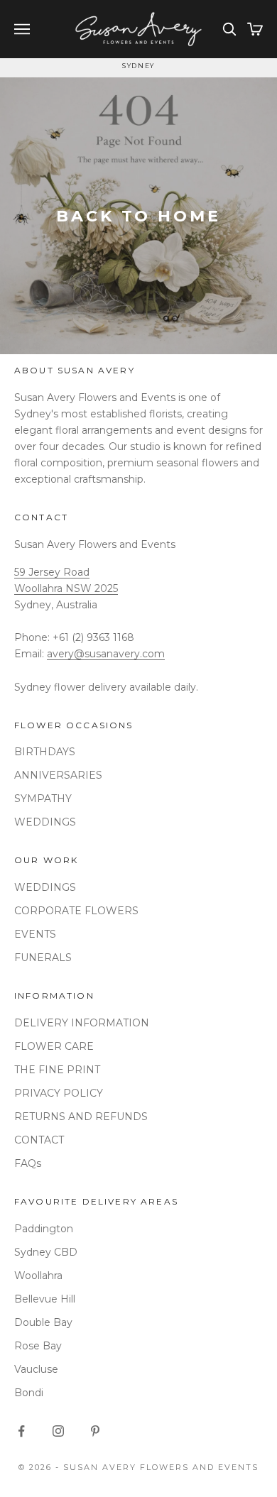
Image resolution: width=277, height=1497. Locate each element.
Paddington (43, 1228)
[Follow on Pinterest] (95, 1431)
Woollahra (38, 1275)
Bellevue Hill (44, 1299)
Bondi (28, 1392)
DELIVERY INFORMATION (81, 1022)
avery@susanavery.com (106, 653)
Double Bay (43, 1322)
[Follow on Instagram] (58, 1431)
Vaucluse (36, 1369)
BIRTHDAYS (44, 751)
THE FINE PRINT (57, 1069)
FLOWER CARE (54, 1046)
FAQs (27, 1163)
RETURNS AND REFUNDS (81, 1116)
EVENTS (35, 934)
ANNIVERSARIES (58, 775)
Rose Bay (38, 1345)
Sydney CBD (45, 1252)
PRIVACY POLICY (58, 1093)
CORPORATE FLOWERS (76, 910)
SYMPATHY (43, 798)
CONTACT (39, 1140)
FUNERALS (43, 957)
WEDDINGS (45, 822)
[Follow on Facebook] (21, 1431)
